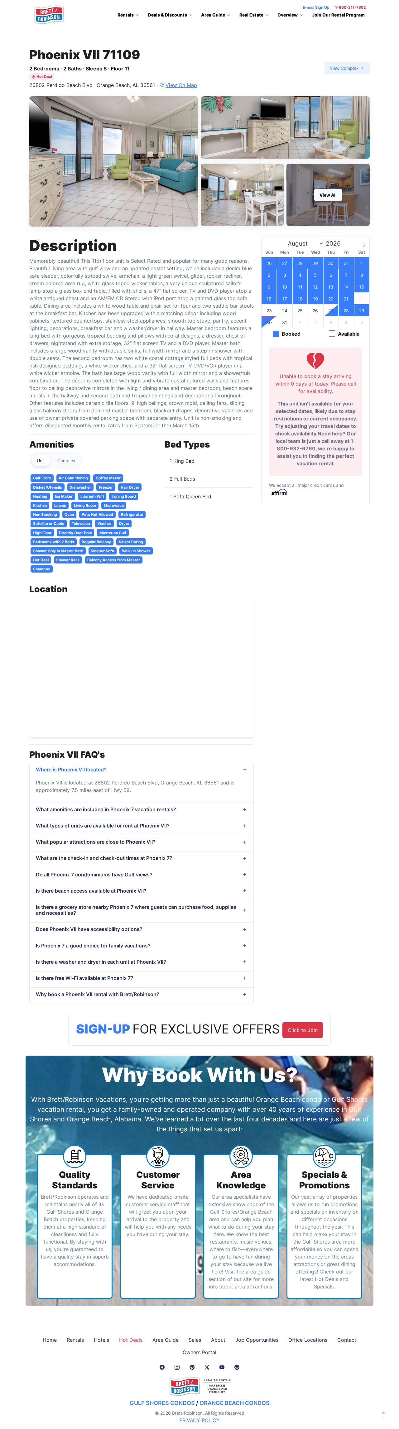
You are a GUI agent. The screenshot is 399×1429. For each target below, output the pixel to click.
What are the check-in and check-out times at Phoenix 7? (104, 858)
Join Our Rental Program (338, 14)
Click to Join (303, 1030)
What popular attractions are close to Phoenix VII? (96, 842)
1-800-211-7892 (350, 7)
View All (328, 195)
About (218, 1340)
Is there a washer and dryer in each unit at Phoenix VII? (101, 962)
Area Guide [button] (213, 14)
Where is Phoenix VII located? (71, 769)
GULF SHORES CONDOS (162, 1403)
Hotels (101, 1340)
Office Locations (307, 1340)
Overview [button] (287, 14)
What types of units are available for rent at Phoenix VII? (103, 825)
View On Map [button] (181, 85)
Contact (346, 1340)
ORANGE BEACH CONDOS (235, 1403)
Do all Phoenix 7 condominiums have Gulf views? (94, 874)
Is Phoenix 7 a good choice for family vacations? (93, 945)
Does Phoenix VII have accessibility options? (89, 929)
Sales (195, 1340)
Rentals (75, 1340)
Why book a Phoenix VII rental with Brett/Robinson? (97, 994)
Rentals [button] (126, 14)
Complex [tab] (66, 460)
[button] (113, 161)
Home (50, 1340)
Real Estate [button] (251, 14)
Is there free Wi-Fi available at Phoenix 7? (84, 978)
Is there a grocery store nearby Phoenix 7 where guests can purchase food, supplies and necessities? (136, 910)
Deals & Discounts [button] (167, 14)
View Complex (345, 68)
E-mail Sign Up (316, 7)
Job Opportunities (256, 1340)
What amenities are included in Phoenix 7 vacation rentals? (106, 809)
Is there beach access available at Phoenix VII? (91, 891)
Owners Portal (199, 1352)
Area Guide (165, 1340)
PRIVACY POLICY (199, 1420)
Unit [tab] (41, 460)
